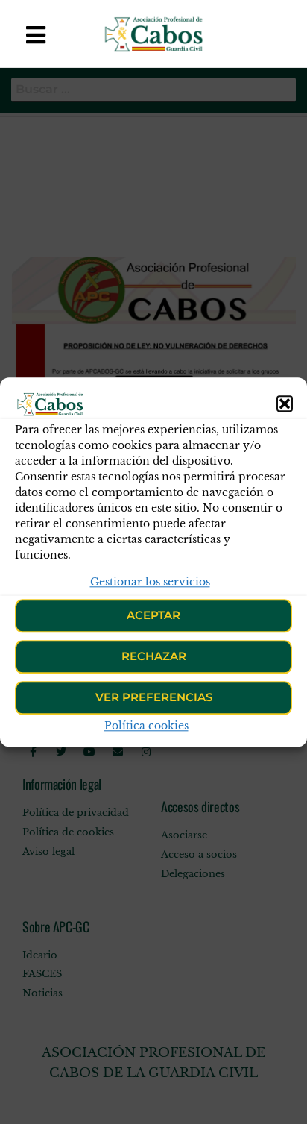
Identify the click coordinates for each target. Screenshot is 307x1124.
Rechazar (153, 657)
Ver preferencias (153, 698)
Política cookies (146, 725)
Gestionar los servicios (150, 581)
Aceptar (153, 616)
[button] (284, 403)
